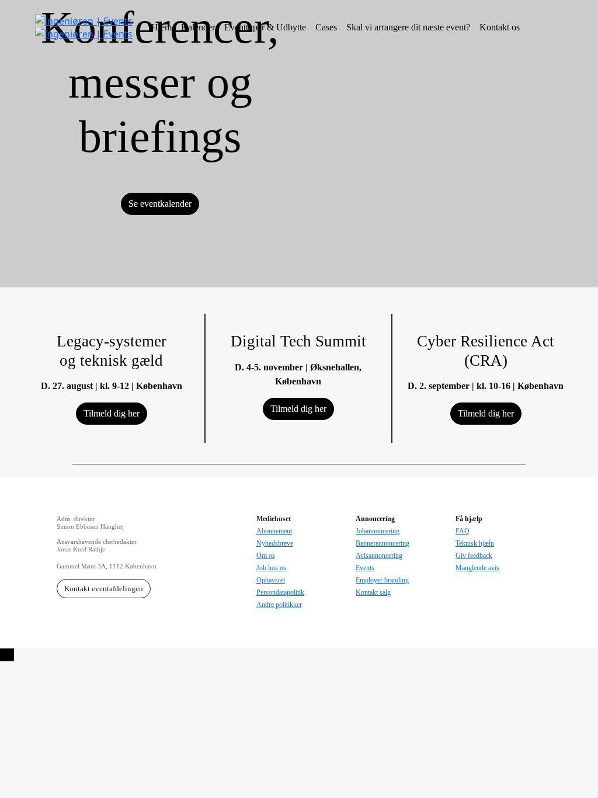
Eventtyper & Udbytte (265, 27)
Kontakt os (499, 27)
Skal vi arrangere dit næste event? (408, 27)
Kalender (198, 27)
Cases (326, 27)
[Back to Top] (7, 654)
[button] (160, 204)
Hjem (161, 27)
